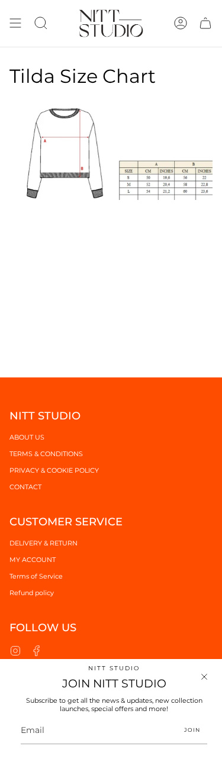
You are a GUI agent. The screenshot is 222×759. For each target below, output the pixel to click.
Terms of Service (36, 576)
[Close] (204, 677)
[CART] (205, 23)
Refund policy (31, 593)
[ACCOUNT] (180, 23)
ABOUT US (26, 437)
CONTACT (25, 487)
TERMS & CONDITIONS (46, 454)
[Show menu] (15, 23)
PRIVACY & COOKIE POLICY (54, 470)
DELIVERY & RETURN (43, 543)
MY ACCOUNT (32, 559)
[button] (41, 23)
